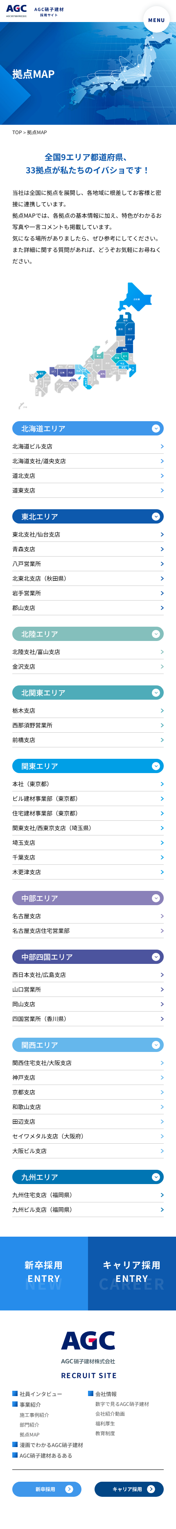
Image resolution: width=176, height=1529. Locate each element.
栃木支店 (23, 710)
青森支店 (23, 549)
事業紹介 (30, 1404)
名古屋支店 (26, 916)
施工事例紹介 (34, 1414)
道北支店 (23, 475)
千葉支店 (23, 857)
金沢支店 (23, 666)
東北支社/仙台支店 (36, 534)
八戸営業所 (26, 563)
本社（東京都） (32, 784)
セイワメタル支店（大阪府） (49, 1136)
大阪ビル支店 (29, 1151)
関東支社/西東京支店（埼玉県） (53, 828)
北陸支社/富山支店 (36, 651)
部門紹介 (29, 1424)
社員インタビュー (41, 1394)
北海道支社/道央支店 (39, 461)
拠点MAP (30, 1434)
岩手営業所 (26, 593)
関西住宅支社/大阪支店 (42, 1062)
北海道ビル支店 (32, 446)
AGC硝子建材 (49, 11)
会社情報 (106, 1394)
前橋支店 (23, 740)
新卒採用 (45, 1488)
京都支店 (23, 1092)
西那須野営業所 (32, 725)
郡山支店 (23, 607)
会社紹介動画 (110, 1413)
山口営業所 (26, 989)
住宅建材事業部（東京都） (46, 813)
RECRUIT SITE (88, 1375)
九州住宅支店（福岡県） (43, 1195)
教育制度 (105, 1433)
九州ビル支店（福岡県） (43, 1209)
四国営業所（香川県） (41, 1018)
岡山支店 (23, 1004)
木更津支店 (26, 872)
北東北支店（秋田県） (41, 578)
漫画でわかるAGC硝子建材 (51, 1445)
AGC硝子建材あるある (46, 1455)
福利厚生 (105, 1423)
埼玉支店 (23, 842)
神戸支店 (23, 1077)
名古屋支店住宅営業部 (41, 930)
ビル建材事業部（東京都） (46, 798)
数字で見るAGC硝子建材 (122, 1403)
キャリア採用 (127, 1488)
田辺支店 (23, 1121)
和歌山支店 (26, 1107)
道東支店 (23, 490)
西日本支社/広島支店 (39, 974)
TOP (17, 131)
